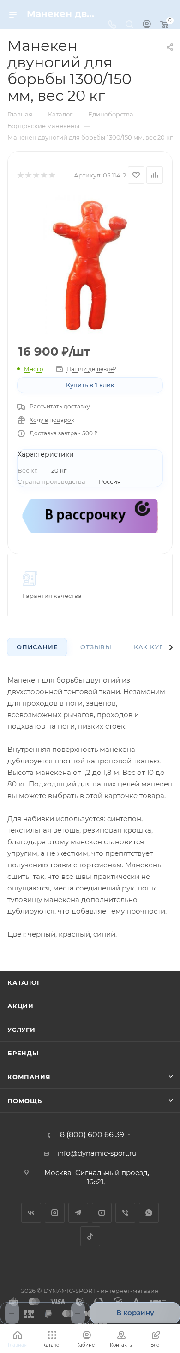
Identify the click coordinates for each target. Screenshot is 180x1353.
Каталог (24, 982)
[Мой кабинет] (147, 25)
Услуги (21, 1029)
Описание (37, 647)
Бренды (23, 1053)
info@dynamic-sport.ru (97, 1153)
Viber (125, 1213)
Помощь (24, 1100)
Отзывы (96, 647)
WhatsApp (149, 1213)
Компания (28, 1076)
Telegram (78, 1213)
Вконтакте (31, 1213)
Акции (20, 1006)
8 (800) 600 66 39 (92, 1135)
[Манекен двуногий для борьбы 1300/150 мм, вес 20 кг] (90, 264)
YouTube (102, 1213)
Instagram (55, 1213)
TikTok (90, 1236)
